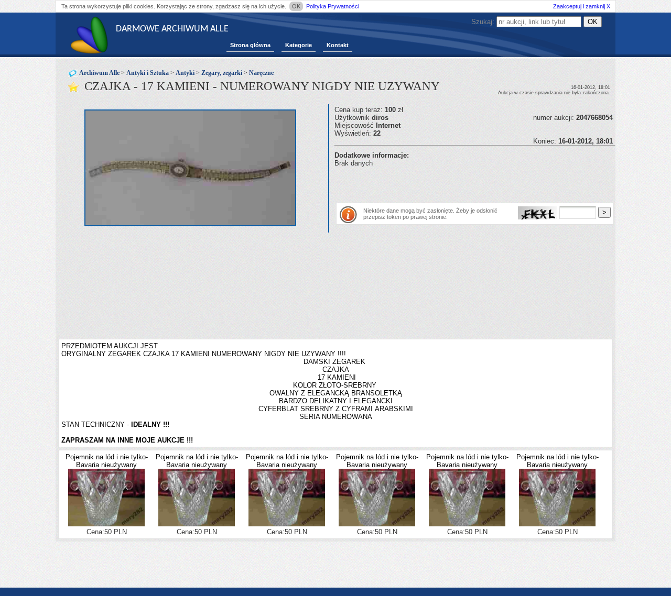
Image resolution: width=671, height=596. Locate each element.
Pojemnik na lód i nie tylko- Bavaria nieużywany (107, 461)
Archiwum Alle (99, 72)
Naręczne (261, 72)
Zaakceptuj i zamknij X (581, 6)
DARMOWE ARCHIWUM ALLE (172, 29)
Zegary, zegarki (221, 72)
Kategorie (298, 45)
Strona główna (250, 45)
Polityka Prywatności (332, 6)
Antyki (185, 72)
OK (296, 6)
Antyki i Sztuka (147, 72)
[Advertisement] (457, 182)
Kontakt (338, 45)
